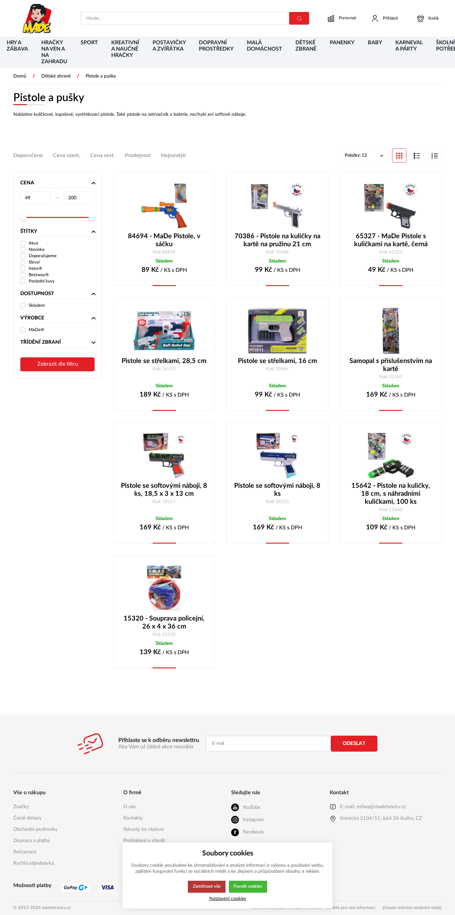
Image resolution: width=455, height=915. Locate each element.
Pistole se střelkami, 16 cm (277, 361)
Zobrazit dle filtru (57, 364)
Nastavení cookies (227, 898)
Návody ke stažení (143, 829)
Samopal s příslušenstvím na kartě (390, 365)
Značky (21, 806)
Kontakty (133, 818)
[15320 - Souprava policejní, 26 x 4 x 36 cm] (164, 588)
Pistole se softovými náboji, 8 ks (277, 489)
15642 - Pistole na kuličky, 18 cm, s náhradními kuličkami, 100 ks (390, 493)
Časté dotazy (27, 818)
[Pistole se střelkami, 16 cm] (277, 330)
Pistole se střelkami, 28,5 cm (164, 361)
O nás (129, 806)
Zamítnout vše (207, 886)
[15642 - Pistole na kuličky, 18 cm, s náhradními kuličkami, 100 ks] (391, 455)
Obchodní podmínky (35, 829)
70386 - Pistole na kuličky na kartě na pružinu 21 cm (277, 240)
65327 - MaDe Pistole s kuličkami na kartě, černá (391, 240)
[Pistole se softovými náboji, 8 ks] (277, 455)
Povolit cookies (247, 886)
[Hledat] (299, 18)
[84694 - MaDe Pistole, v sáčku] (164, 206)
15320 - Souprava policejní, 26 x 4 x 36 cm (164, 622)
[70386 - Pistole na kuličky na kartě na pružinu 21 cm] (277, 206)
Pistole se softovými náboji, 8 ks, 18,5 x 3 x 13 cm (164, 489)
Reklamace (25, 851)
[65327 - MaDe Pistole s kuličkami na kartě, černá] (391, 206)
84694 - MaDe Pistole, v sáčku (164, 240)
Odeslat (354, 743)
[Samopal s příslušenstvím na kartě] (391, 330)
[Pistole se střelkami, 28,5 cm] (164, 330)
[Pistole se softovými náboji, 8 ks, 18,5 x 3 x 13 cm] (164, 455)
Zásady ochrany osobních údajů (412, 908)
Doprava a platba (31, 840)
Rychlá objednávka (33, 863)
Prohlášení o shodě (144, 840)
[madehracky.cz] (37, 18)
